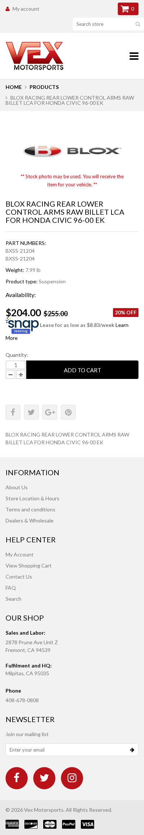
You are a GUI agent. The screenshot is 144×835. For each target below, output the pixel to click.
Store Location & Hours (32, 498)
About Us (17, 487)
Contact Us (19, 576)
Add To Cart (82, 370)
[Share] (13, 412)
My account (26, 9)
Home (14, 87)
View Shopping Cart (29, 565)
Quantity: (17, 355)
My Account (20, 554)
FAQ (11, 587)
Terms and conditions (30, 509)
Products (44, 87)
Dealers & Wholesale (30, 520)
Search (13, 599)
